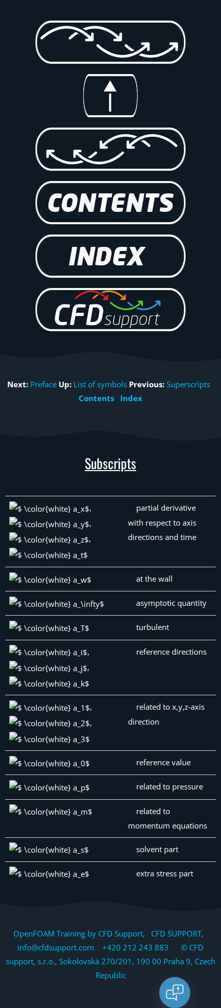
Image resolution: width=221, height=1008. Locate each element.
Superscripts (188, 384)
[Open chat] (174, 992)
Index (131, 398)
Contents (96, 398)
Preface (43, 384)
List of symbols (100, 384)
